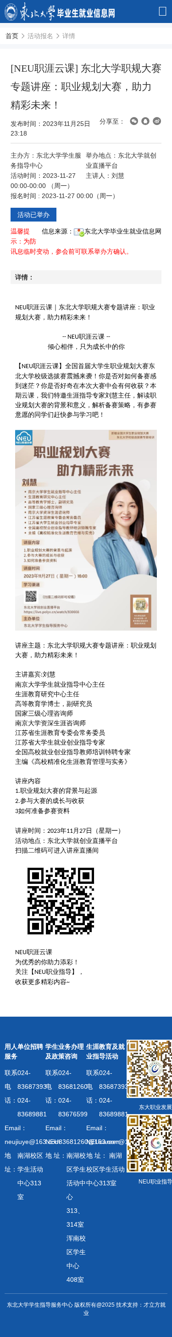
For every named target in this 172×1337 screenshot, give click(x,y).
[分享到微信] (134, 121)
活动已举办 (33, 214)
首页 (12, 36)
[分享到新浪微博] (156, 121)
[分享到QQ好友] (145, 121)
